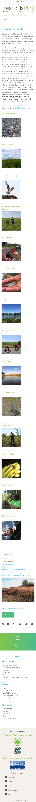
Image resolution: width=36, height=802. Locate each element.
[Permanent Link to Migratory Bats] (11, 477)
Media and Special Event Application (13, 570)
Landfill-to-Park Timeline (12, 608)
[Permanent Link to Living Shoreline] (11, 385)
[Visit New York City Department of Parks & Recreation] (18, 745)
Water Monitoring (9, 299)
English (22, 1)
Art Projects (5, 559)
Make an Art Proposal (10, 665)
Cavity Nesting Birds (10, 516)
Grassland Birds (8, 392)
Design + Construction (10, 698)
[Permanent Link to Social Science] (11, 354)
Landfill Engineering (9, 693)
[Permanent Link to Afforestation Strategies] (11, 447)
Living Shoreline (8, 361)
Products (18, 643)
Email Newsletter (13, 790)
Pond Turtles (7, 485)
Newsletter (6, 713)
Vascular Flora (7, 144)
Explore (7, 19)
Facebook (11, 777)
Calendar (18, 640)
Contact (5, 711)
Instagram (11, 786)
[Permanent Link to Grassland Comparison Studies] (11, 230)
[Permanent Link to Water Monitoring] (11, 323)
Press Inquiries (7, 709)
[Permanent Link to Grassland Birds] (11, 415)
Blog (9, 794)
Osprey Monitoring (9, 175)
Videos (18, 637)
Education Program (8, 564)
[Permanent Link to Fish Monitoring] (11, 292)
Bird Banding (7, 237)
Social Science (7, 330)
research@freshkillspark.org (20, 108)
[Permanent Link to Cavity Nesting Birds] (11, 539)
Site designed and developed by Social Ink (17, 800)
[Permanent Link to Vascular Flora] (11, 168)
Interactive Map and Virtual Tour (16, 575)
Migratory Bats (8, 454)
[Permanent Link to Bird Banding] (11, 261)
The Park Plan (7, 690)
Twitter (10, 781)
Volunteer (5, 567)
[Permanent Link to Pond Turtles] (11, 508)
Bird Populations (8, 113)
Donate (8, 615)
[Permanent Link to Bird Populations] (11, 137)
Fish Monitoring (8, 268)
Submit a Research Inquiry (11, 667)
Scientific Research (8, 561)
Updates (18, 646)
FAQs (4, 688)
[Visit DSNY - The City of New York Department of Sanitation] (18, 754)
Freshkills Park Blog (9, 718)
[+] (28, 800)
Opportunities (7, 672)
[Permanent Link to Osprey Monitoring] (11, 199)
